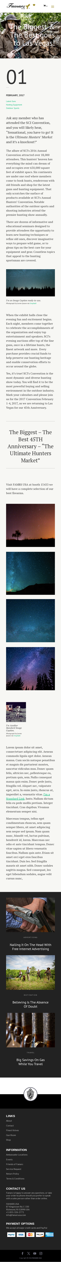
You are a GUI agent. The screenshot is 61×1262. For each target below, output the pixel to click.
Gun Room (11, 1135)
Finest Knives (12, 1130)
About (9, 1120)
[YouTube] (34, 1253)
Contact (10, 1125)
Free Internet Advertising (30, 949)
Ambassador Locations (17, 1154)
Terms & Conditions (15, 1178)
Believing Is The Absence (30, 1002)
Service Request (13, 1169)
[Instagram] (40, 1253)
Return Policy (12, 1173)
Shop (8, 1140)
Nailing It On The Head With (30, 945)
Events (9, 1159)
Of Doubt (30, 1006)
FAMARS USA (37, 1258)
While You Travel (30, 1064)
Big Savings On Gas (30, 1060)
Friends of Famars (14, 1164)
